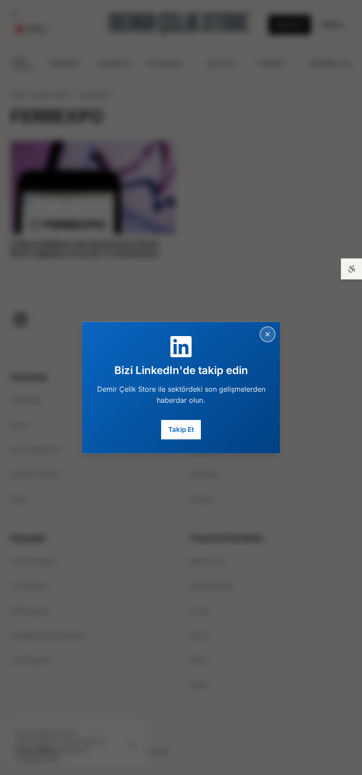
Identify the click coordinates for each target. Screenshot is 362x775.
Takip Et (181, 429)
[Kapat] (267, 334)
